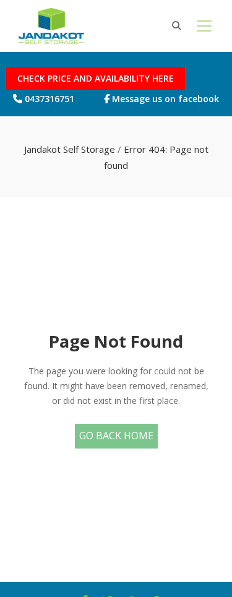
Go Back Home (116, 435)
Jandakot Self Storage (69, 149)
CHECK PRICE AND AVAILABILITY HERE (95, 78)
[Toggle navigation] (204, 26)
